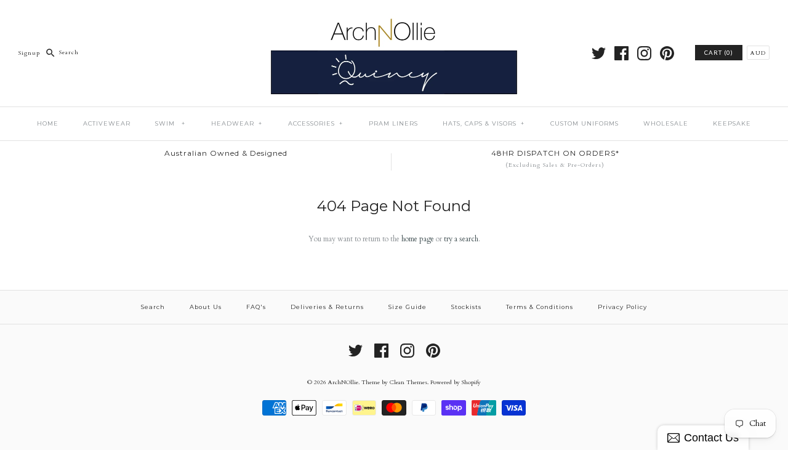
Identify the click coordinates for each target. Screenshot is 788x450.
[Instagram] (644, 53)
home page (417, 239)
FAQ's (256, 306)
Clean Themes (408, 382)
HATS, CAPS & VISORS (484, 123)
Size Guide (407, 306)
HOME (47, 123)
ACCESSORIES (315, 123)
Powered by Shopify (455, 382)
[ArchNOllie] (394, 18)
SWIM (170, 123)
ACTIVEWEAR (107, 123)
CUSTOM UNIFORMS (584, 123)
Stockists (466, 306)
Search (153, 306)
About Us (206, 306)
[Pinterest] (667, 53)
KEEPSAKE (732, 123)
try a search (461, 239)
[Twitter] (599, 53)
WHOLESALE (665, 123)
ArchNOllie (343, 382)
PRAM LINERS (393, 123)
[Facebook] (621, 53)
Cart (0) (718, 52)
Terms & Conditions (539, 306)
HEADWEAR (236, 123)
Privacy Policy (622, 306)
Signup (29, 52)
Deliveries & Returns (327, 306)
